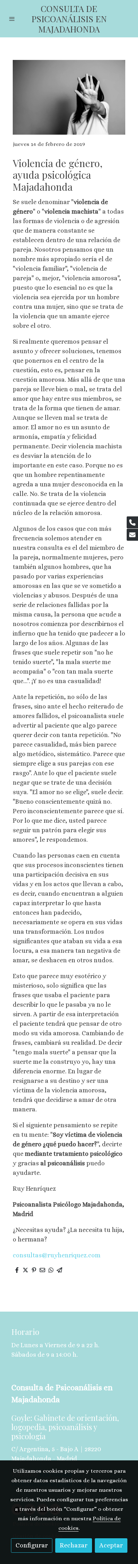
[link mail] (132, 535)
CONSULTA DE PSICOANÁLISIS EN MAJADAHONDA (69, 19)
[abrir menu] (12, 19)
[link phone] (132, 522)
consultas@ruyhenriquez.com (56, 1255)
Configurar (32, 1545)
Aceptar (111, 1545)
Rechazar (73, 1545)
